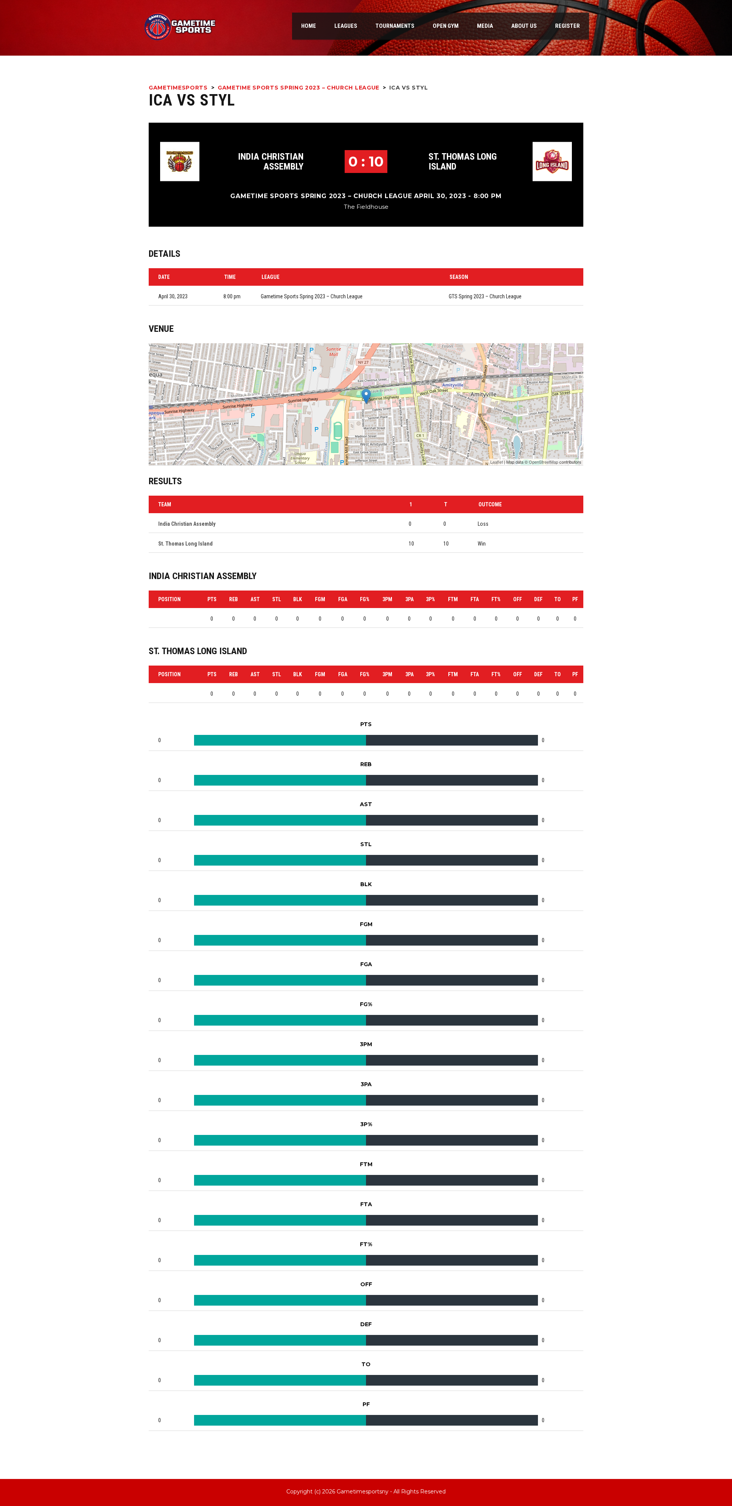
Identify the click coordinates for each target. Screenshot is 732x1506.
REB (233, 599)
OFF (517, 599)
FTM (453, 599)
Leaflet (496, 462)
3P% (430, 599)
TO (557, 599)
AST (255, 599)
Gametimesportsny (362, 1491)
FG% (364, 599)
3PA (409, 599)
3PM (387, 599)
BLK (297, 599)
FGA (342, 599)
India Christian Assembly (270, 161)
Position (169, 599)
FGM (320, 599)
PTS (212, 599)
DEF (538, 599)
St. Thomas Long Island (463, 161)
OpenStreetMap (543, 462)
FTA (474, 599)
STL (276, 599)
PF (575, 599)
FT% (496, 599)
